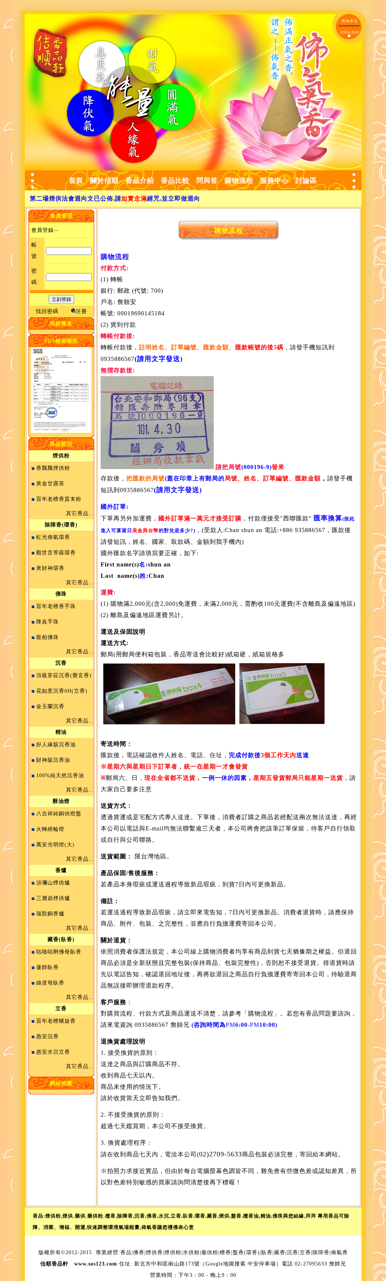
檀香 (225, 1252)
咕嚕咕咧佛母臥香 (58, 952)
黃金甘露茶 (50, 483)
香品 (126, 1252)
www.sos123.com (95, 1264)
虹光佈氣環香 (53, 537)
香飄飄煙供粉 (53, 468)
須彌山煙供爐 (53, 883)
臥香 (267, 1252)
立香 (305, 1252)
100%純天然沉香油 (60, 775)
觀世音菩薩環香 (56, 553)
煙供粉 (172, 1252)
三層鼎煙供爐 (53, 898)
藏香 (279, 1252)
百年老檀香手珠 (56, 606)
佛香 (138, 1252)
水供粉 (191, 1252)
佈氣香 (339, 1252)
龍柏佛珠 (47, 637)
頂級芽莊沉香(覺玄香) (64, 675)
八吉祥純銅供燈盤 (58, 813)
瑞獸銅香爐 (50, 914)
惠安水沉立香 (53, 1052)
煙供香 (154, 1252)
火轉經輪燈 (50, 829)
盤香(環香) (246, 1252)
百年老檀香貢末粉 (58, 499)
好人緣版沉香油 (56, 744)
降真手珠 (47, 622)
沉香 (292, 1252)
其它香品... (80, 513)
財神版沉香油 (53, 760)
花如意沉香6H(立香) (61, 691)
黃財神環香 (50, 568)
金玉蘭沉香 (50, 706)
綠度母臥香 (50, 983)
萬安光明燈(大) (55, 844)
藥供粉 (209, 1252)
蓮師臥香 (47, 967)
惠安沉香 (47, 1036)
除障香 (320, 1252)
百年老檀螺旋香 (56, 1021)
